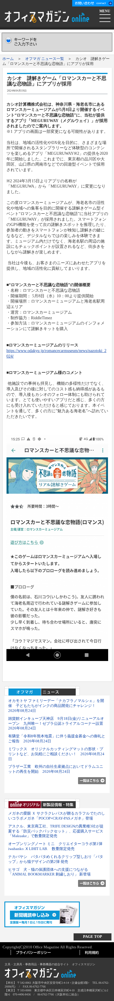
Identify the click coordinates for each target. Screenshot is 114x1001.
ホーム (8, 58)
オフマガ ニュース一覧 (44, 58)
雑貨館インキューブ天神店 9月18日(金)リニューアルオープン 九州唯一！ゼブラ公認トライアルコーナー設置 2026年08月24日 (57, 723)
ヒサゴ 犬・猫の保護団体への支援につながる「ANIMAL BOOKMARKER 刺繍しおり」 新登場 (49, 872)
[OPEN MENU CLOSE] (105, 17)
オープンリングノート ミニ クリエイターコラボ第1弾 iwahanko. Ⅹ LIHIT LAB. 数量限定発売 (57, 846)
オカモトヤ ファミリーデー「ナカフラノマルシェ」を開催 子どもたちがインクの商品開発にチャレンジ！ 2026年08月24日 (56, 705)
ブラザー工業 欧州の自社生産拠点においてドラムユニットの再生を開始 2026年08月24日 (55, 769)
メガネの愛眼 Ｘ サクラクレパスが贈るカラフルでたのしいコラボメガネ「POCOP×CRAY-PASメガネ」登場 (56, 815)
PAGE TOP (92, 936)
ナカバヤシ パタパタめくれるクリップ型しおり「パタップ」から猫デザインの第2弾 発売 (55, 859)
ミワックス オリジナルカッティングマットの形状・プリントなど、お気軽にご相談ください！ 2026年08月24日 (56, 754)
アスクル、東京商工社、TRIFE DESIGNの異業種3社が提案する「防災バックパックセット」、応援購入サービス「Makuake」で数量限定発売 (55, 831)
